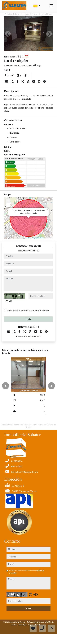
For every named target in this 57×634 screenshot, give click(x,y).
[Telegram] (44, 81)
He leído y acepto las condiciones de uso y (28, 310)
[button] (5, 385)
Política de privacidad (35, 622)
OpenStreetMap (38, 238)
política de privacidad (42, 310)
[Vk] (34, 81)
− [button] (8, 205)
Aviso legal (23, 625)
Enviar (28, 319)
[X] (23, 81)
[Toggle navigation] (51, 5)
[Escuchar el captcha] (10, 301)
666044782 (34, 251)
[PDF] (12, 81)
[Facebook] (18, 81)
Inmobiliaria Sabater (17, 622)
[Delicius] (28, 81)
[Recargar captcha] (6, 301)
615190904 (23, 251)
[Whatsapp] (39, 81)
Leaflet (28, 238)
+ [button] (8, 201)
